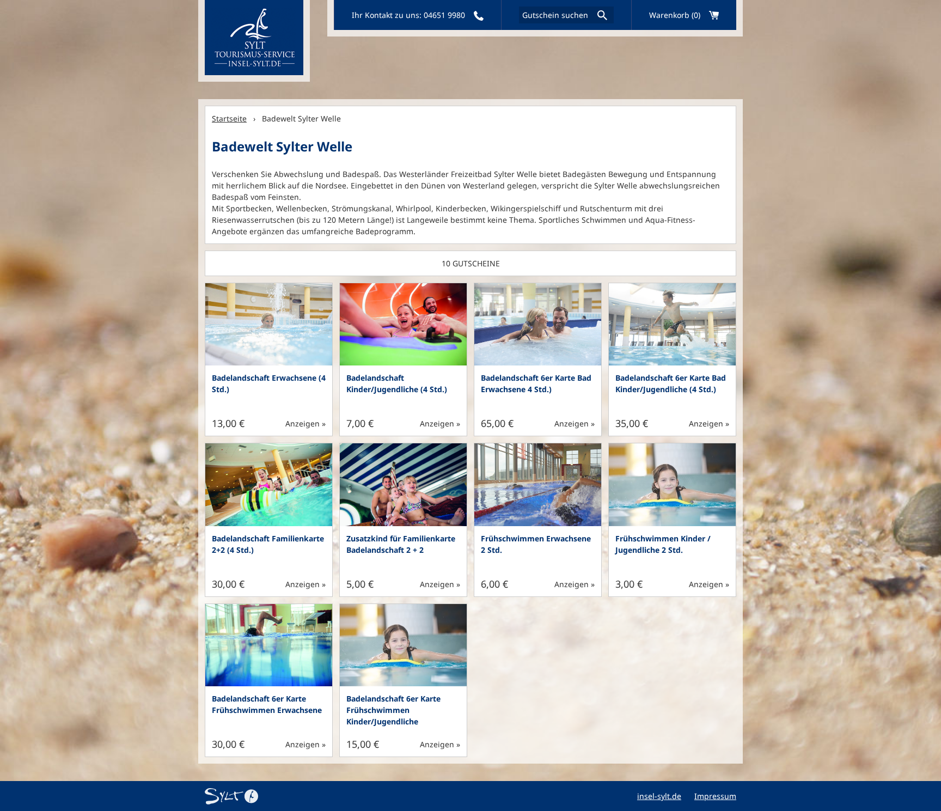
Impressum (715, 796)
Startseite (229, 118)
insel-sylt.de (659, 796)
